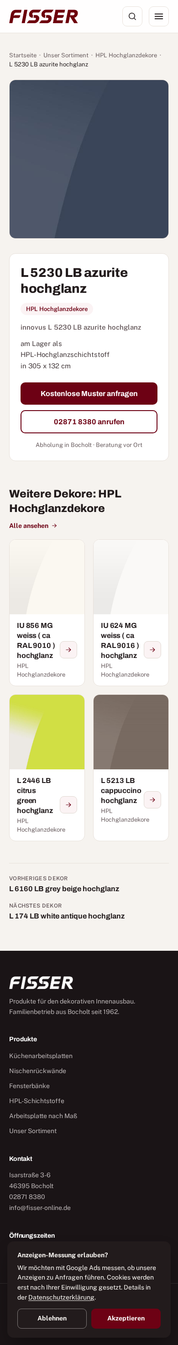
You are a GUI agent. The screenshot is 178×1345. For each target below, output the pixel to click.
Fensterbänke (29, 1085)
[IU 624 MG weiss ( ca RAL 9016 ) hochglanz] (131, 613)
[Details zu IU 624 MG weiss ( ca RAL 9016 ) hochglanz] (152, 649)
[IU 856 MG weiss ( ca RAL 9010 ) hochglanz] (47, 613)
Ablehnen (52, 1318)
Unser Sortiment (66, 55)
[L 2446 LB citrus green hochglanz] (47, 768)
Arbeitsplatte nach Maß (43, 1115)
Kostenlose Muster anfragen (89, 393)
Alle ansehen (28, 525)
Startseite (23, 55)
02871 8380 (27, 1196)
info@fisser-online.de (40, 1207)
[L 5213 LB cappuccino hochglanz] (131, 768)
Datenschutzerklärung (61, 1297)
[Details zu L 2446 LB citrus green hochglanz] (68, 804)
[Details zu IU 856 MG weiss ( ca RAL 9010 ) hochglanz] (68, 649)
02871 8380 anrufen (89, 422)
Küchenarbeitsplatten (41, 1055)
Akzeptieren (126, 1318)
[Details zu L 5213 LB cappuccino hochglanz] (152, 799)
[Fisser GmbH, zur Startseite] (43, 16)
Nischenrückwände (37, 1070)
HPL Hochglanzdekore (126, 55)
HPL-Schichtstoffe (36, 1100)
